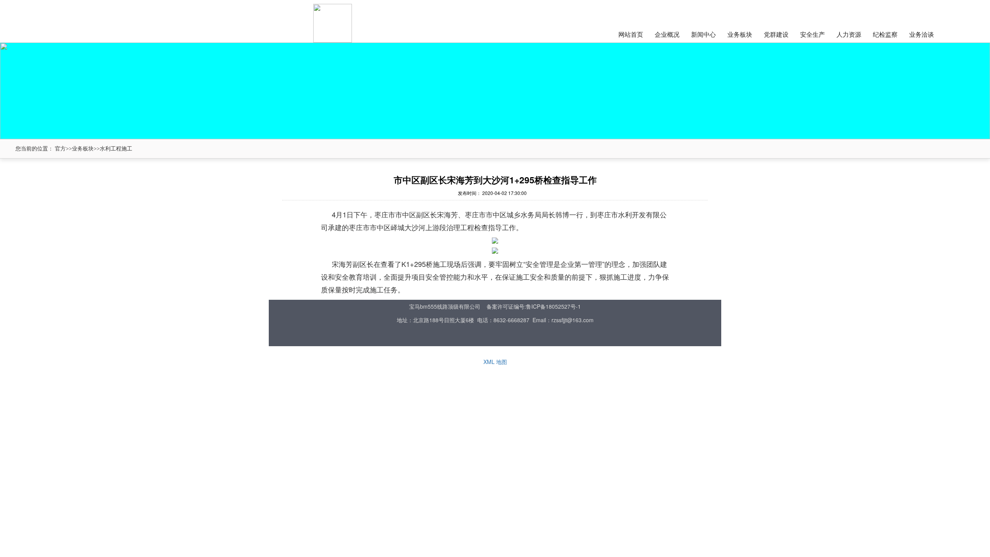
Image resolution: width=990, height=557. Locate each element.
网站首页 (630, 34)
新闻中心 (703, 34)
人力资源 (848, 34)
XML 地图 (495, 362)
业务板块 (739, 34)
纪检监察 (885, 34)
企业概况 (667, 34)
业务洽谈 (921, 34)
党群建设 (776, 34)
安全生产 (812, 34)
